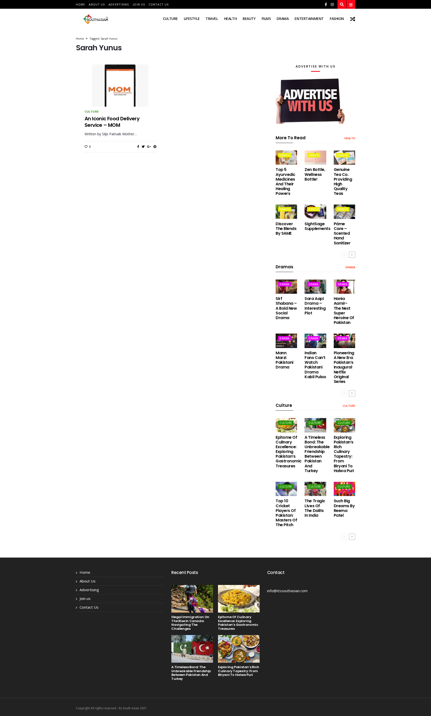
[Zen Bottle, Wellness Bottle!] (315, 157)
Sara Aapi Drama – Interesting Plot (315, 306)
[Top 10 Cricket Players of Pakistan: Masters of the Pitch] (286, 489)
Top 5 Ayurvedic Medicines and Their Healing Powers (285, 181)
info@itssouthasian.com (287, 590)
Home (80, 4)
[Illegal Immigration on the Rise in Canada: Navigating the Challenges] (192, 599)
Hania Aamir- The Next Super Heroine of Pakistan (344, 310)
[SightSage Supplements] (315, 212)
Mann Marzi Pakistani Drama (284, 360)
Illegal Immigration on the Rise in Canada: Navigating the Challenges (190, 623)
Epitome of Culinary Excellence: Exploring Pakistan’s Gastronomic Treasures (289, 451)
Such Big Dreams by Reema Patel (344, 508)
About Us (97, 4)
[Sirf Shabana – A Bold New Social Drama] (286, 287)
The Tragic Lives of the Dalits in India (315, 508)
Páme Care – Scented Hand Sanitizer (342, 233)
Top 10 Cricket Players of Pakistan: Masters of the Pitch (286, 513)
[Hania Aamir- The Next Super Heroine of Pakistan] (344, 287)
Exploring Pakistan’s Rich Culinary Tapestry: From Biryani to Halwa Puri (344, 454)
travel (212, 18)
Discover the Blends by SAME (286, 228)
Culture (170, 18)
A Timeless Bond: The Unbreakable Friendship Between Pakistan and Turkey (317, 454)
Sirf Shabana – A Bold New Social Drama (286, 308)
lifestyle (192, 18)
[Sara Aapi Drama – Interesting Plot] (315, 287)
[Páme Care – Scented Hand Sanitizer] (344, 212)
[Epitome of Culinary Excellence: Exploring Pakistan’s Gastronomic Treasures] (286, 425)
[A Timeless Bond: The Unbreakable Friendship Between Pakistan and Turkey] (315, 425)
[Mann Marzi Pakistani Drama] (286, 341)
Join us (139, 4)
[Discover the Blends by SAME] (286, 212)
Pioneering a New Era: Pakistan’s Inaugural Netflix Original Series (344, 367)
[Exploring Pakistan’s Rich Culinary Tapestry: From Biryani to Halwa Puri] (344, 425)
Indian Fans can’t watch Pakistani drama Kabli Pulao (315, 365)
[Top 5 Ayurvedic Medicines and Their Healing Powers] (286, 157)
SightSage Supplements (317, 226)
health (230, 18)
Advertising (118, 4)
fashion (337, 18)
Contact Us (159, 4)
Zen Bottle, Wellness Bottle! (315, 174)
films (266, 18)
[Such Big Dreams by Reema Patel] (344, 489)
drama (283, 18)
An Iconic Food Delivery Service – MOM (112, 122)
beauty (249, 18)
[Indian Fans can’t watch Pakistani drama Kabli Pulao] (315, 341)
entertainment (309, 18)
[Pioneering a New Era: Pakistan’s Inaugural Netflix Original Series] (344, 341)
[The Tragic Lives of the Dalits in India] (315, 489)
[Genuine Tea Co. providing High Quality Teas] (344, 157)
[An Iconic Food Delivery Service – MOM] (120, 94)
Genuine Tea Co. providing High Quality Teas (343, 181)
